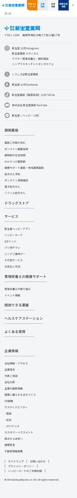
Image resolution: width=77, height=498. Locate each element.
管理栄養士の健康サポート (25, 276)
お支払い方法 (12, 266)
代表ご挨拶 (11, 376)
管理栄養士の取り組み (17, 289)
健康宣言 (9, 445)
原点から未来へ (13, 438)
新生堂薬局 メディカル (25, 53)
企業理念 (9, 369)
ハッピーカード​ (13, 235)
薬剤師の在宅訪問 (14, 155)
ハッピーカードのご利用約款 (25, 471)
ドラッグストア (16, 202)
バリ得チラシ (12, 247)
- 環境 (7, 413)
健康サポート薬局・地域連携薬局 (24, 168)
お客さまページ (32, 5)
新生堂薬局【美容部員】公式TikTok (33, 95)
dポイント (10, 241)
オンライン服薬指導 (16, 149)
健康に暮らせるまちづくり (20, 394)
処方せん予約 (12, 174)
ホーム (7, 12)
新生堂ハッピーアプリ (17, 229)
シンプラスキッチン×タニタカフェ (33, 64)
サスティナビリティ (16, 407)
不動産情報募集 (13, 451)
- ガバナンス (11, 426)
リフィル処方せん (14, 193)
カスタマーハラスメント (18, 432)
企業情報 (43, 5)
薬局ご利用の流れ (14, 142)
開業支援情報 (63, 5)
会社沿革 (9, 382)
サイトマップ (16, 461)
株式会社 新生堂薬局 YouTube (29, 105)
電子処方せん (12, 186)
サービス (11, 216)
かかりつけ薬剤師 (14, 161)
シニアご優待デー (14, 254)
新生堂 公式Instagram (25, 48)
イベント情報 (12, 295)
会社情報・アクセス (16, 363)
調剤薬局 (11, 130)
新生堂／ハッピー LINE (25, 115)
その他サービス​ (13, 260)
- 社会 (7, 420)
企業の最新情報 (13, 388)
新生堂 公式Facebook (25, 84)
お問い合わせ (38, 461)
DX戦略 (8, 401)
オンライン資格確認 (16, 180)
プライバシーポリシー (21, 466)
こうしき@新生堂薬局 (25, 74)
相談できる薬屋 (16, 304)
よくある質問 (14, 331)
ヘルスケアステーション (23, 318)
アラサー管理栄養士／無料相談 (30, 59)
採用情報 (53, 5)
